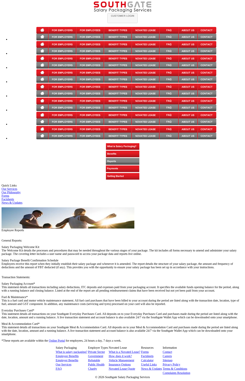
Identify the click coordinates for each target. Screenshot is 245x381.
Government (95, 356)
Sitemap (167, 360)
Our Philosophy (11, 192)
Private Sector (96, 351)
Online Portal (57, 340)
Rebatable (94, 360)
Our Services (9, 188)
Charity (92, 368)
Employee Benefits (67, 356)
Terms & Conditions (175, 368)
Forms (5, 195)
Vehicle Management (121, 360)
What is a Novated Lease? (124, 351)
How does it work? (120, 356)
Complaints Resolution (176, 373)
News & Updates (12, 202)
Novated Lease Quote (122, 368)
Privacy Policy (171, 364)
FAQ (59, 368)
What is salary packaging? (71, 351)
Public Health (96, 364)
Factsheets (8, 199)
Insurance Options (120, 364)
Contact (167, 351)
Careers (167, 356)
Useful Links (149, 364)
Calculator (147, 360)
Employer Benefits (67, 360)
